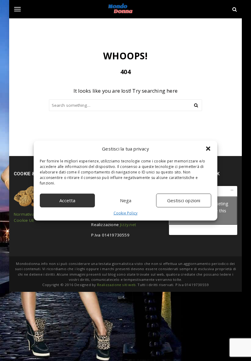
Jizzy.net (128, 224)
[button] (208, 149)
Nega (125, 200)
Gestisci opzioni (183, 200)
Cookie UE (24, 220)
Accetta (67, 200)
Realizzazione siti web (116, 284)
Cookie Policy (126, 212)
